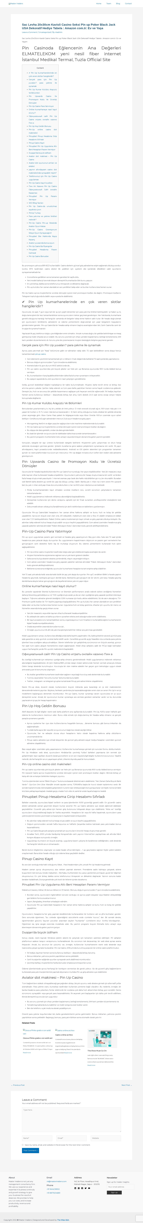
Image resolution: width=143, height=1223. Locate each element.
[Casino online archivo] (64, 1030)
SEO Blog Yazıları (36, 203)
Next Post (127, 1085)
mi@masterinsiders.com (56, 1181)
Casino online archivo (64, 1035)
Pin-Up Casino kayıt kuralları (41, 183)
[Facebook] (82, 1188)
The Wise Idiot (63, 1220)
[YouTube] (89, 1188)
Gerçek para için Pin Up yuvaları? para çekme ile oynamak (43, 83)
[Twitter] (85, 1188)
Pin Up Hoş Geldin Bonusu (40, 126)
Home (98, 4)
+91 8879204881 (53, 1193)
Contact (128, 4)
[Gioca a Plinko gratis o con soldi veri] (38, 1032)
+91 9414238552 (53, 1189)
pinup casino (40, 354)
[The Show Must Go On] (102, 1038)
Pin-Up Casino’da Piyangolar (40, 246)
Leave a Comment (29, 32)
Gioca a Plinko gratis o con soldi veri (37, 1038)
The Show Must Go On (97, 1051)
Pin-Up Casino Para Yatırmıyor (41, 106)
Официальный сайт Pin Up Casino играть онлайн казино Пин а (43, 119)
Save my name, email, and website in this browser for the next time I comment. (57, 1145)
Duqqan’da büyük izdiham (40, 153)
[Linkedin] (75, 1188)
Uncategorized (45, 32)
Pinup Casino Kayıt (36, 143)
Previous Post (18, 1085)
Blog (118, 4)
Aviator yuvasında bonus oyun (41, 243)
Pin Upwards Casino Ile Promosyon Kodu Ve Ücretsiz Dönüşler (43, 99)
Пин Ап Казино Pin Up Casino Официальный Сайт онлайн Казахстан (43, 189)
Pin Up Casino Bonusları (39, 256)
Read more (27, 1052)
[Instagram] (79, 1188)
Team (108, 4)
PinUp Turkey (35, 213)
